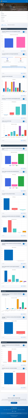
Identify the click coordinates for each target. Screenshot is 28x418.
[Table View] (25, 32)
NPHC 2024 (5, 1)
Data (25, 73)
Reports (12, 409)
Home (4, 409)
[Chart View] (23, 32)
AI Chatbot (16, 409)
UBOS (23, 409)
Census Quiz (20, 409)
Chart (22, 73)
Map (8, 409)
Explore (6, 409)
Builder (10, 409)
